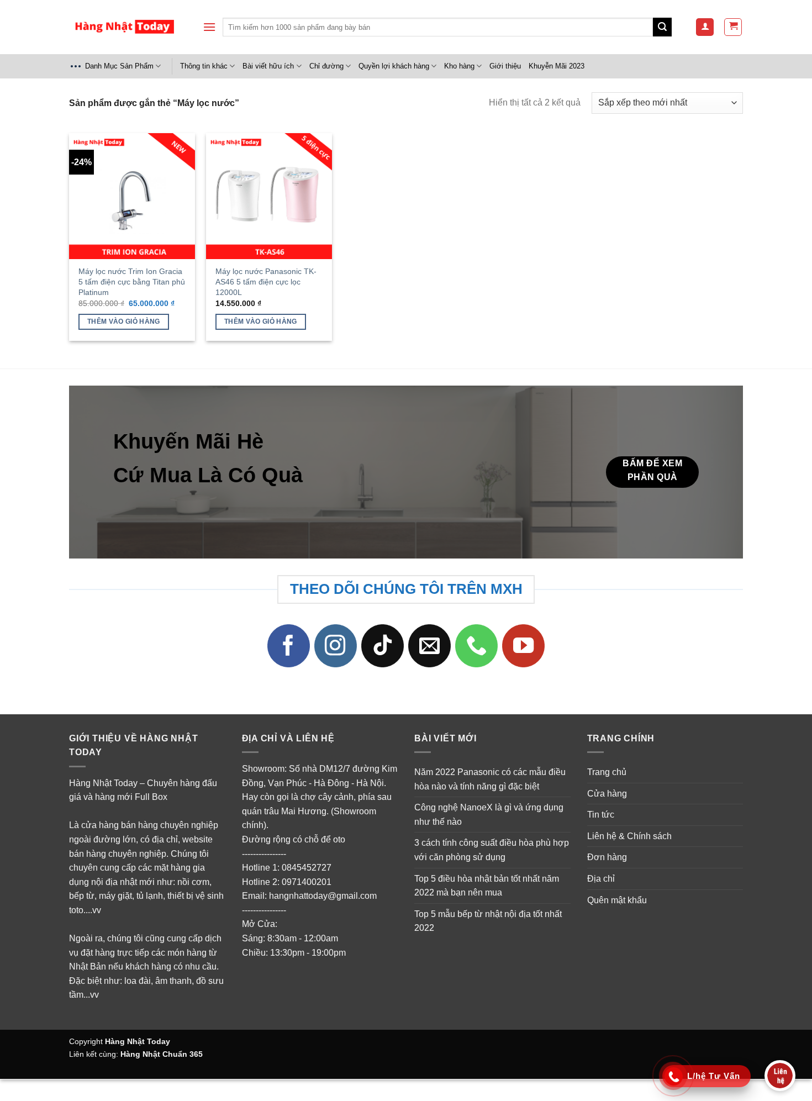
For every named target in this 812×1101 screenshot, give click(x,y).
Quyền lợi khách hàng (393, 66)
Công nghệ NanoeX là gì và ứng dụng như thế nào (488, 814)
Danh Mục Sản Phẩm (119, 66)
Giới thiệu (505, 66)
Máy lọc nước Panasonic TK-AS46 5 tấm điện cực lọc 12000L (266, 281)
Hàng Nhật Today (137, 1041)
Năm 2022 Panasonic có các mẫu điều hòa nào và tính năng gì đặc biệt (490, 779)
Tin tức (600, 814)
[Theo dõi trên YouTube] (523, 645)
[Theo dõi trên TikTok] (382, 645)
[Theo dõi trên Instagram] (335, 645)
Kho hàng (459, 66)
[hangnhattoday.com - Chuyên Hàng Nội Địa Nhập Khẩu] (124, 27)
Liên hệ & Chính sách (629, 836)
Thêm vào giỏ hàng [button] (123, 321)
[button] (209, 27)
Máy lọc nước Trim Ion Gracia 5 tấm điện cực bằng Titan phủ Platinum (131, 281)
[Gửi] (662, 27)
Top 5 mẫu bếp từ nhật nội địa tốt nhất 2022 (488, 921)
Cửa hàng (607, 793)
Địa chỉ (601, 878)
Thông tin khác (204, 66)
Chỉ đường (326, 66)
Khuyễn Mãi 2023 (556, 66)
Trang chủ (606, 772)
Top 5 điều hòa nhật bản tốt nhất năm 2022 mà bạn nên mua (486, 886)
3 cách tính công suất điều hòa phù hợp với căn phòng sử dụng (491, 850)
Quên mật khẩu (617, 900)
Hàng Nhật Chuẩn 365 (161, 1054)
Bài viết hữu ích (268, 66)
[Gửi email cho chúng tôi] (429, 645)
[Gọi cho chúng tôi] (476, 645)
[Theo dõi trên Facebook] (288, 645)
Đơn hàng (607, 857)
